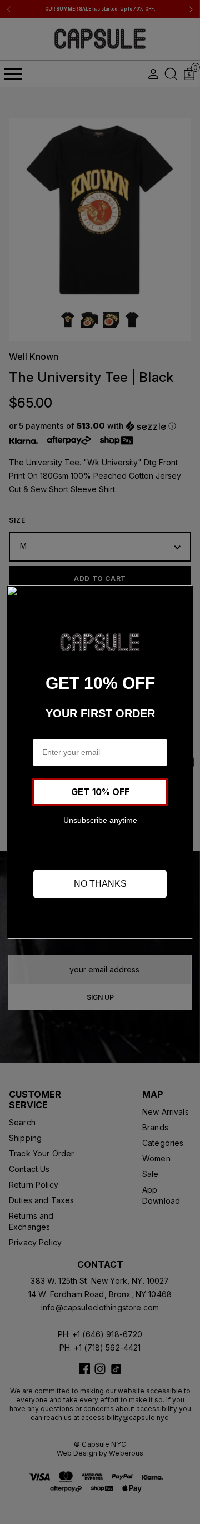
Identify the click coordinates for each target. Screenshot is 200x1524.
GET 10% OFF (100, 791)
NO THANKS (100, 883)
